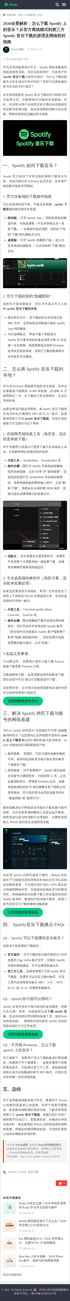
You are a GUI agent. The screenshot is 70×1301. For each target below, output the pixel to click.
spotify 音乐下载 (29, 1172)
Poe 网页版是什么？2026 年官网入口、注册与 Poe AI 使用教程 (41, 1240)
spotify (13, 1172)
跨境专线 (43, 822)
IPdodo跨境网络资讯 (49, 1144)
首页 (20, 15)
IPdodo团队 (17, 49)
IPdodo (55, 875)
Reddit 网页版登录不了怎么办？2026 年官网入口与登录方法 (42, 1223)
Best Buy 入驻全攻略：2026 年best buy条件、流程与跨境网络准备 (41, 1258)
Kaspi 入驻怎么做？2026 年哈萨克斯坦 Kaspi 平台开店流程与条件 (42, 1205)
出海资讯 (30, 15)
